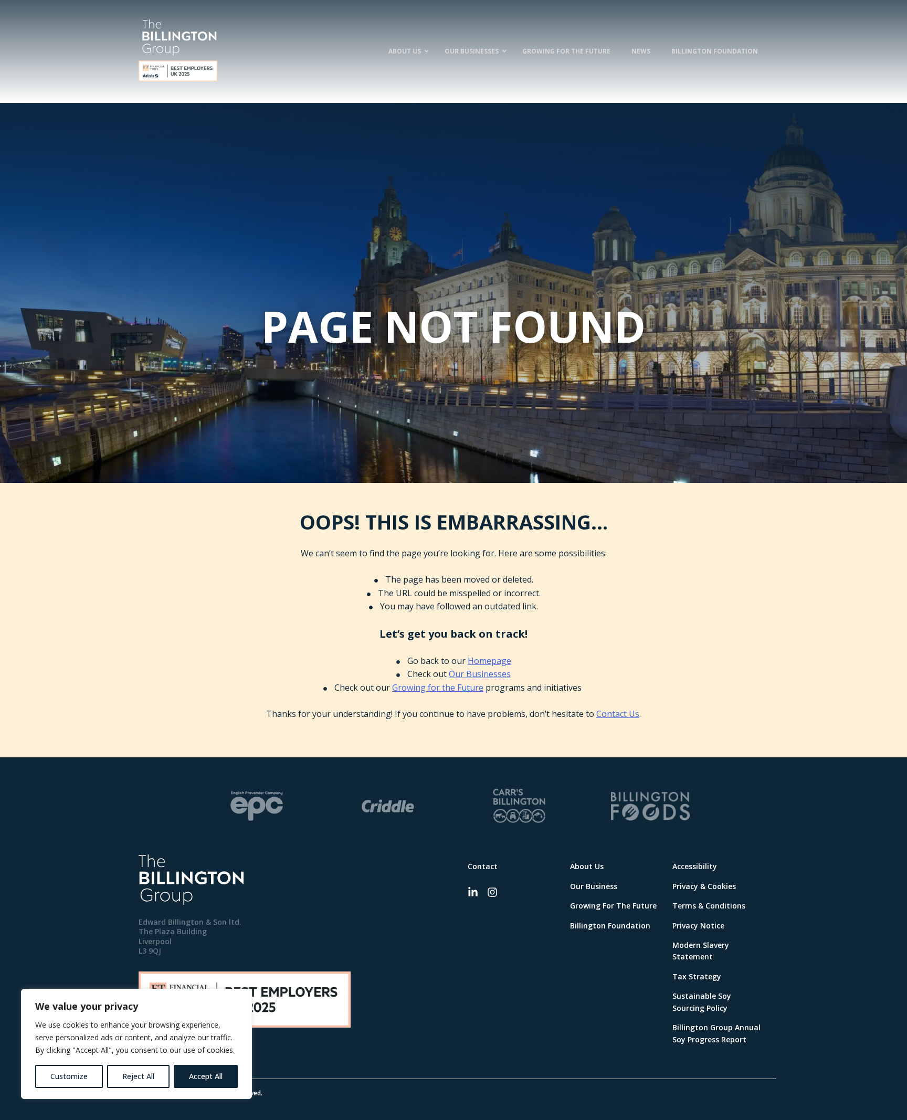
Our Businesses (480, 674)
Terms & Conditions (708, 906)
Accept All (206, 1076)
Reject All (138, 1076)
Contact (483, 866)
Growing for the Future (437, 687)
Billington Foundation (610, 926)
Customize (69, 1076)
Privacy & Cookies (704, 886)
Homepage (489, 661)
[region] (136, 1044)
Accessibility (694, 866)
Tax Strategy (696, 976)
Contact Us (617, 714)
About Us (587, 866)
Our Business (593, 886)
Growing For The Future (613, 906)
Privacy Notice (698, 926)
